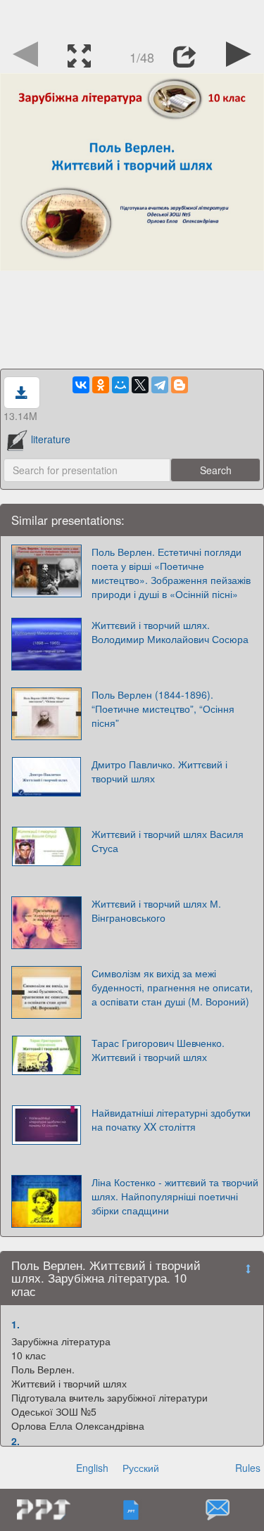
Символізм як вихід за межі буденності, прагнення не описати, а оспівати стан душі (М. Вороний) (172, 987)
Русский (140, 1468)
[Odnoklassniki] (100, 384)
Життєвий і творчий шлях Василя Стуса (168, 841)
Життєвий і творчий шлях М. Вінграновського (156, 910)
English (92, 1468)
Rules (247, 1468)
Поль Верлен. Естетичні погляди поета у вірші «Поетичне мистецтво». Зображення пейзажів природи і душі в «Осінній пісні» (171, 573)
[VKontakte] (81, 384)
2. (15, 1441)
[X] (140, 384)
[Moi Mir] (120, 384)
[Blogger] (179, 384)
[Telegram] (159, 384)
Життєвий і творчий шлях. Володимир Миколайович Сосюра (170, 632)
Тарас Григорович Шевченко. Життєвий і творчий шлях (158, 1050)
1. (15, 1324)
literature (50, 439)
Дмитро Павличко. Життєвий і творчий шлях (159, 771)
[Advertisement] (132, 17)
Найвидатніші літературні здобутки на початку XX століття (171, 1119)
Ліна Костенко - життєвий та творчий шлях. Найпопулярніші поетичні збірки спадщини (175, 1196)
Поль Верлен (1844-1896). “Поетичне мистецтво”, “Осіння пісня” (163, 708)
